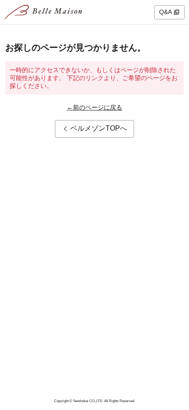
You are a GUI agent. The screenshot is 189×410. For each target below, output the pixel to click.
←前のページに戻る (94, 107)
